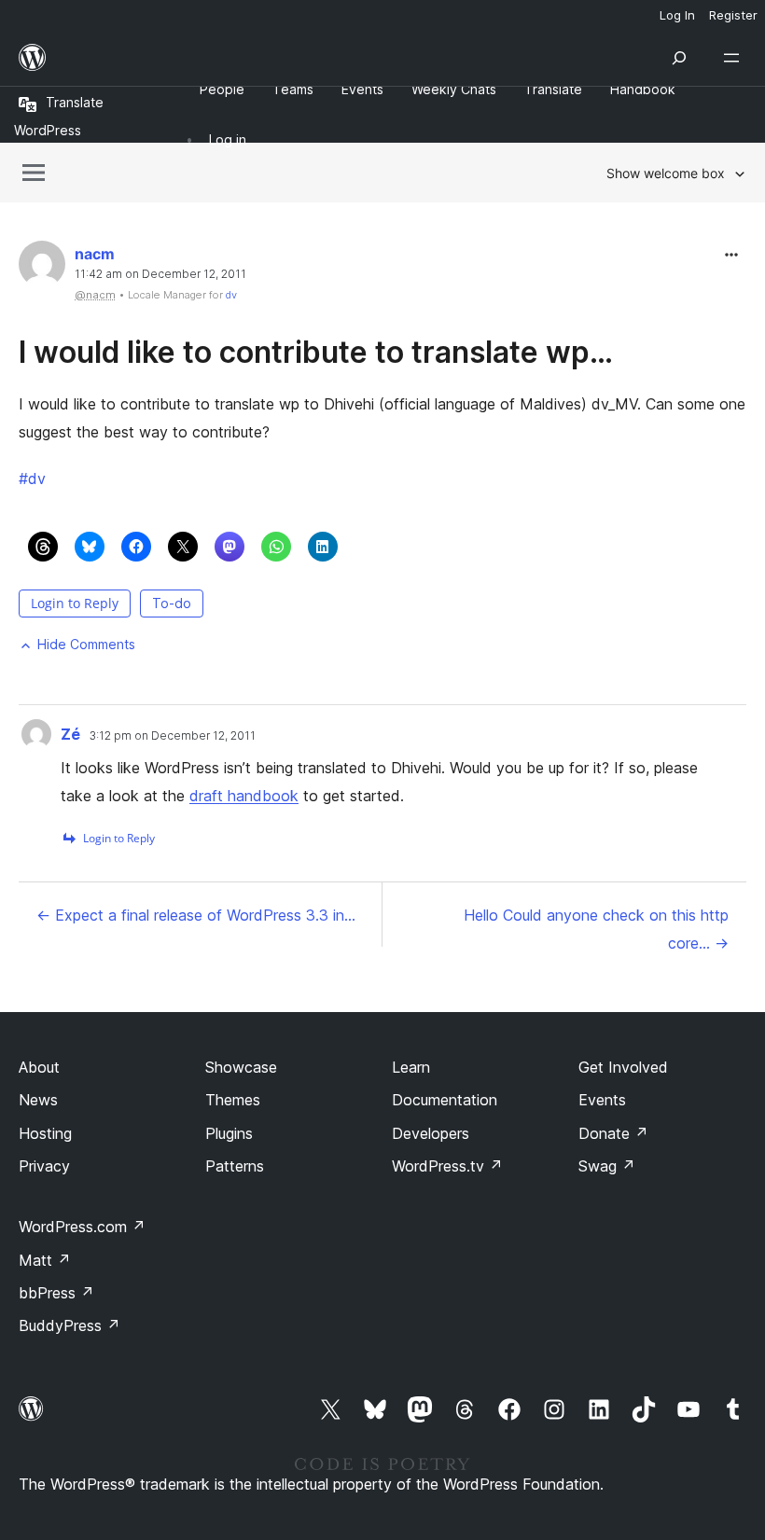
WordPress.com (82, 1226)
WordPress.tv (447, 1166)
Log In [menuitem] (677, 14)
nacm (95, 253)
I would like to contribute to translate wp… (316, 352)
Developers (430, 1133)
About (39, 1067)
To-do (171, 603)
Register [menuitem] (733, 14)
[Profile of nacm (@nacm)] (42, 268)
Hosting (45, 1133)
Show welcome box (665, 173)
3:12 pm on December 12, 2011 (173, 735)
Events (602, 1099)
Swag (606, 1166)
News (38, 1099)
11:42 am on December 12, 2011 (160, 274)
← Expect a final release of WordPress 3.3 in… (195, 915)
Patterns (234, 1166)
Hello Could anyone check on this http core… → (596, 929)
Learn (411, 1067)
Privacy (44, 1166)
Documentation (444, 1099)
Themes (232, 1099)
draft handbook (244, 795)
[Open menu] (735, 58)
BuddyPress (69, 1325)
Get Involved (623, 1067)
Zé (70, 734)
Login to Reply (74, 603)
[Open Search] (679, 58)
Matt (45, 1260)
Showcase (241, 1067)
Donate (613, 1133)
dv (231, 294)
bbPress (56, 1292)
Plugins (229, 1133)
